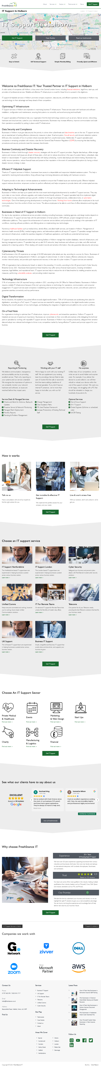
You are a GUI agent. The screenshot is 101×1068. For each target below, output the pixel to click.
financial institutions (73, 89)
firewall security (69, 135)
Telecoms (73, 604)
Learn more (5, 577)
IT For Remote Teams (44, 604)
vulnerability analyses (25, 273)
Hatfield (40, 1050)
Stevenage (57, 1050)
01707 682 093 (6, 993)
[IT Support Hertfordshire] (17, 555)
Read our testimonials (83, 38)
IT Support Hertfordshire (13, 567)
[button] (97, 799)
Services (52, 4)
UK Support (7, 641)
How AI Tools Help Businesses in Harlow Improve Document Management (89, 1007)
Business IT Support (44, 641)
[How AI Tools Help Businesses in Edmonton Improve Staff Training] (74, 993)
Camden (40, 1044)
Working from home (64, 200)
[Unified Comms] (17, 592)
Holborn (56, 1041)
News (82, 4)
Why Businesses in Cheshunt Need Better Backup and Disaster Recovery (89, 1000)
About (45, 4)
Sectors (61, 4)
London (56, 1044)
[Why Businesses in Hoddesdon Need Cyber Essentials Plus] (74, 1015)
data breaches (69, 132)
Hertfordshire (42, 1053)
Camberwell (41, 1041)
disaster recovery (34, 152)
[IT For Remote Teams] (50, 592)
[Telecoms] (84, 592)
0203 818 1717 (16, 993)
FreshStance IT (18, 1065)
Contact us (40, 1023)
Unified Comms (9, 604)
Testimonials (72, 4)
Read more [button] (94, 808)
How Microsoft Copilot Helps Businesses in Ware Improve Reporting (88, 1022)
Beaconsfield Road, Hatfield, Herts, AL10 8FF (14, 1009)
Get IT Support (92, 4)
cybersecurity (54, 314)
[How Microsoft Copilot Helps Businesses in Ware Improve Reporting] (74, 1022)
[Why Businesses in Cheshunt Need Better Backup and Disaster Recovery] (74, 1000)
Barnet (40, 1038)
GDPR (72, 140)
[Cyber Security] (84, 555)
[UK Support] (17, 629)
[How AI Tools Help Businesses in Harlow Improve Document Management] (74, 1008)
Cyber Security (75, 567)
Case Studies (50, 38)
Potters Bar (57, 1047)
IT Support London (43, 567)
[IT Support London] (50, 555)
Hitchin (56, 1038)
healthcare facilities (16, 229)
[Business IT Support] (50, 629)
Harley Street (42, 1047)
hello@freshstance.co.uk (9, 1001)
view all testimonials (50, 821)
